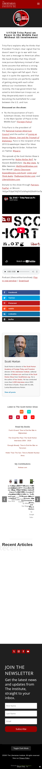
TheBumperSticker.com (24, 176)
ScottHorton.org (24, 377)
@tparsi (16, 151)
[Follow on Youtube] (28, 651)
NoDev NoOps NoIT (24, 159)
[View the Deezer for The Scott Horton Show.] (34, 413)
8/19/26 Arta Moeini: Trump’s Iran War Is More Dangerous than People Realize (21, 565)
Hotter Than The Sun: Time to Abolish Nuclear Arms (23, 454)
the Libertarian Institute (21, 372)
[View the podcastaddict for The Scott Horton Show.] (25, 417)
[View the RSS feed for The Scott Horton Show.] (21, 411)
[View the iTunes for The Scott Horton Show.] (12, 413)
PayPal (5, 188)
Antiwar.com (16, 374)
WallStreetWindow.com (26, 166)
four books (18, 379)
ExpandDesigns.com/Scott (14, 173)
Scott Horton (17, 573)
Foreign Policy (24, 121)
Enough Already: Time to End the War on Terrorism (23, 446)
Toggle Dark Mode (21, 748)
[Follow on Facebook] (23, 651)
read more (21, 577)
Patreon (35, 185)
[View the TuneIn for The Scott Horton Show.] (29, 411)
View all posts (10, 392)
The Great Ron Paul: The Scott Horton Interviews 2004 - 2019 (22, 439)
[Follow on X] (14, 651)
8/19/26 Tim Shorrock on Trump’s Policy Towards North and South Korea (21, 591)
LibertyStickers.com (11, 179)
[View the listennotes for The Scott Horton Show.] (32, 417)
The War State (29, 163)
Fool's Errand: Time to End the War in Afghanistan (22, 431)
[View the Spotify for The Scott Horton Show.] (9, 413)
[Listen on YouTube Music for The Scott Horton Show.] (16, 413)
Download (24, 280)
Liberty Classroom (22, 169)
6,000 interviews (19, 382)
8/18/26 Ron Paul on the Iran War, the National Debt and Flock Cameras (21, 617)
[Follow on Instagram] (19, 651)
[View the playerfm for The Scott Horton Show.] (18, 417)
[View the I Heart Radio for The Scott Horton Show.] (10, 417)
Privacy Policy (24, 758)
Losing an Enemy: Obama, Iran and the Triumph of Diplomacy (20, 137)
